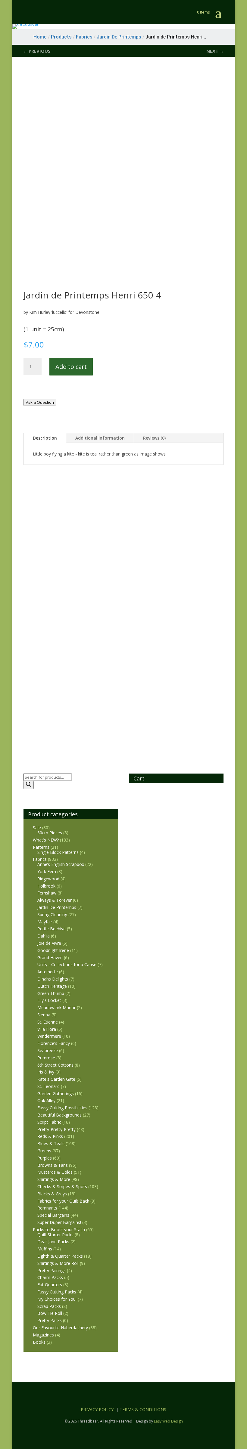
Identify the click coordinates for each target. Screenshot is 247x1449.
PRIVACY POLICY (97, 1409)
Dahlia (43, 936)
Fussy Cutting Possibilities (62, 1108)
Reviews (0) (154, 438)
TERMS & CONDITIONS (143, 1409)
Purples (44, 1158)
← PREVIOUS (37, 51)
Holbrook (46, 886)
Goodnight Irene (53, 950)
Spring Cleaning (52, 914)
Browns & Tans (52, 1165)
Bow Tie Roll (49, 1313)
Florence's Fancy (53, 1043)
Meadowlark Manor (56, 1007)
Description (45, 438)
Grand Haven (50, 957)
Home (39, 37)
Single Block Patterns (58, 852)
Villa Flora (46, 1029)
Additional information (100, 438)
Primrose (46, 1058)
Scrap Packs (49, 1306)
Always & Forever (54, 900)
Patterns (41, 847)
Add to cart (71, 367)
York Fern (46, 871)
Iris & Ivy (45, 1072)
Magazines (43, 1335)
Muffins (44, 1249)
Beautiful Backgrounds (59, 1115)
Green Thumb (50, 993)
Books (39, 1342)
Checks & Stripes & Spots (62, 1186)
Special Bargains (53, 1215)
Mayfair (44, 922)
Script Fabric (49, 1122)
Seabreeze (47, 1050)
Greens (44, 1151)
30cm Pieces (49, 833)
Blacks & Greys (52, 1194)
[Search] (28, 785)
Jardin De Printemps (56, 907)
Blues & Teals (50, 1143)
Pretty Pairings (51, 1270)
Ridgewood (48, 879)
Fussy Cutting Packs (56, 1292)
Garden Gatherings (55, 1093)
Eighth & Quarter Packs (60, 1256)
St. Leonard (48, 1086)
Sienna (43, 1015)
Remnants (47, 1208)
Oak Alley (46, 1100)
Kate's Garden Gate (56, 1079)
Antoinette (47, 972)
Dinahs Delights (52, 979)
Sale (37, 827)
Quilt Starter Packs (55, 1234)
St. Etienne (47, 1022)
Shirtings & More (53, 1179)
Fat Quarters (49, 1284)
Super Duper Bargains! (59, 1222)
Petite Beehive (51, 928)
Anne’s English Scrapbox (60, 864)
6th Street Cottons (55, 1065)
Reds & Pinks (50, 1136)
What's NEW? (46, 840)
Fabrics (40, 859)
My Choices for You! (57, 1299)
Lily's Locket (49, 1000)
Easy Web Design (168, 1421)
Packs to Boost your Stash (59, 1229)
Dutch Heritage (52, 986)
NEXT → (215, 51)
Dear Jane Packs (53, 1241)
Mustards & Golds (55, 1172)
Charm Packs (50, 1277)
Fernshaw (46, 893)
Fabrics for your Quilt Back (63, 1201)
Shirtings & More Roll (58, 1263)
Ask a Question (40, 402)
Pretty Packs (49, 1320)
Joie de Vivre (49, 943)
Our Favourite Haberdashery (60, 1327)
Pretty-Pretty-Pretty (56, 1129)
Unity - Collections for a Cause (66, 964)
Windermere (49, 1036)
